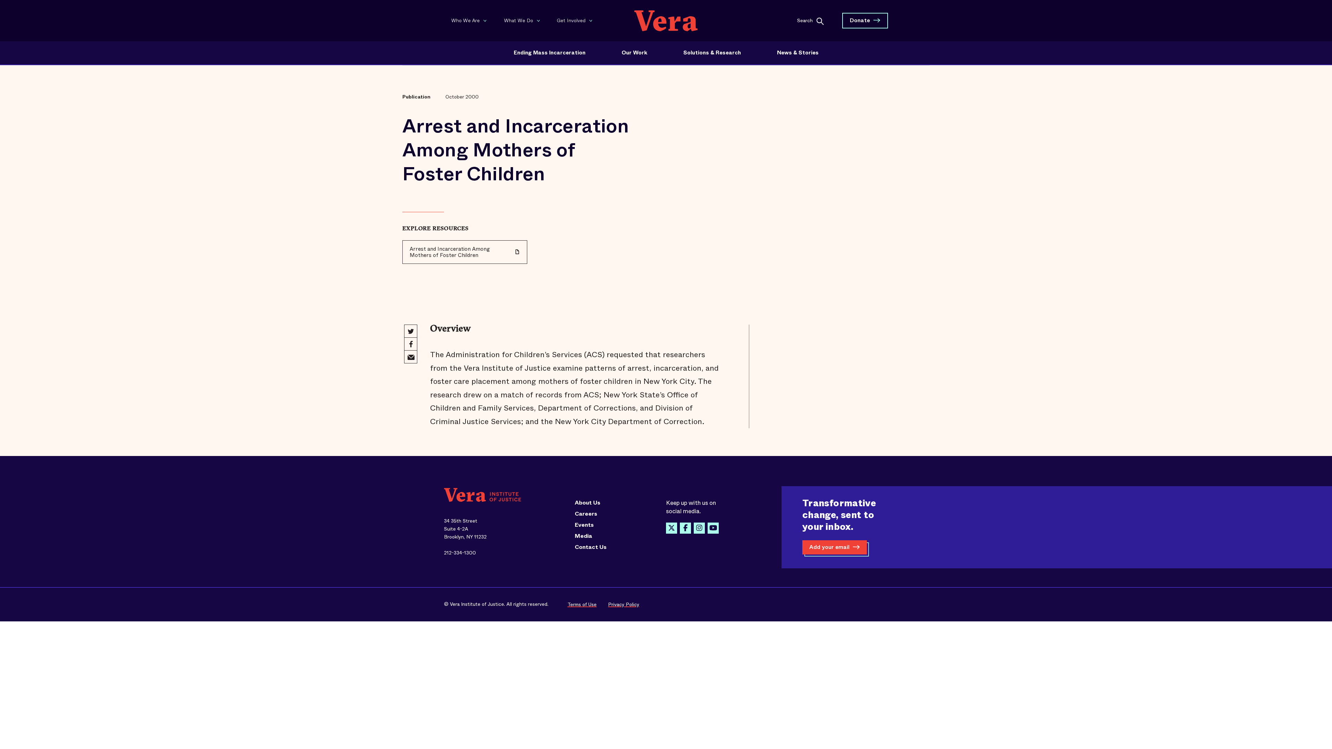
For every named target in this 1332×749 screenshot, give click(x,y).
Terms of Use (582, 604)
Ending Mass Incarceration (550, 53)
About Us (587, 503)
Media (583, 536)
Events (584, 525)
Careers (586, 514)
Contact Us (591, 547)
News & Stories (798, 53)
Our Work (634, 53)
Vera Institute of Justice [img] (666, 21)
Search (805, 20)
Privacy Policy (623, 604)
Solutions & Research (712, 53)
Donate (860, 20)
